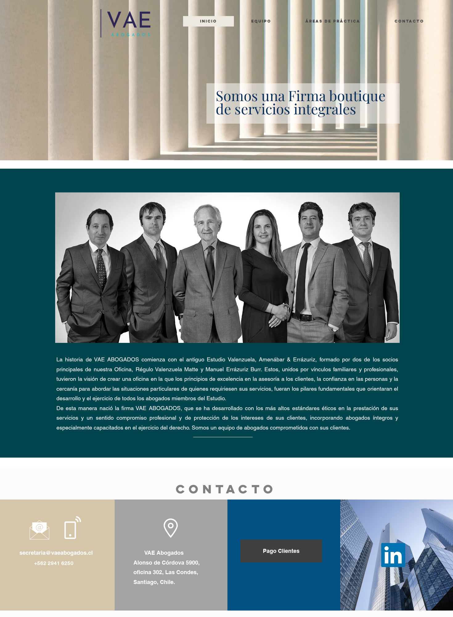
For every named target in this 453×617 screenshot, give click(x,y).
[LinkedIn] (393, 555)
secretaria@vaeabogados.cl (56, 552)
